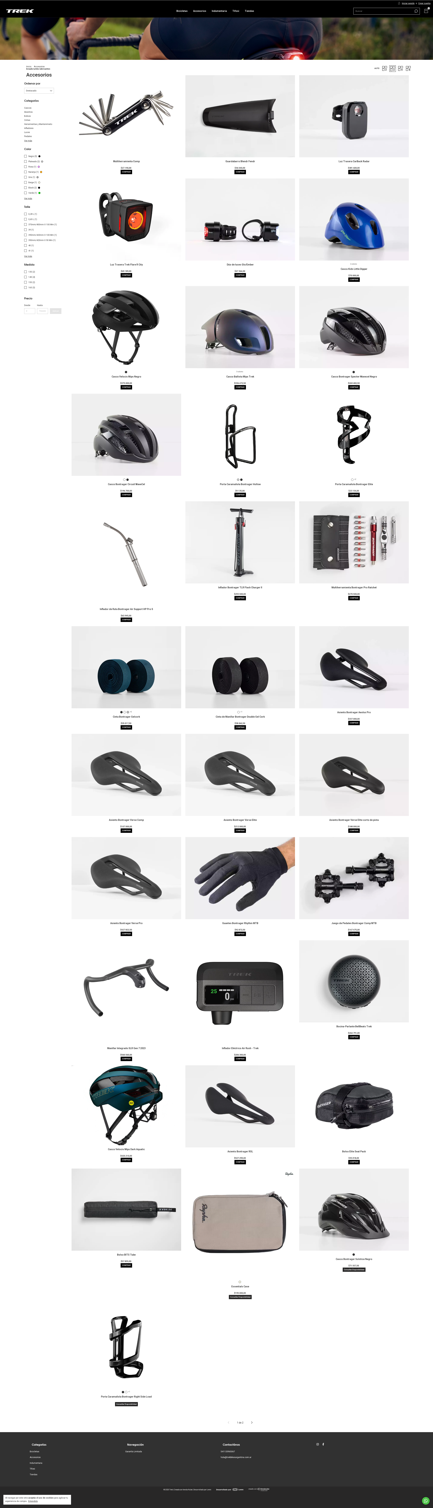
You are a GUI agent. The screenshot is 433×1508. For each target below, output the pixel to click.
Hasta (40, 305)
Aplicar (55, 311)
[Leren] (229, 1490)
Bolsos (27, 116)
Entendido (33, 1501)
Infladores (28, 128)
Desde (27, 305)
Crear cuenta (424, 3)
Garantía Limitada (133, 1451)
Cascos (27, 108)
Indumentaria (219, 11)
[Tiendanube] (259, 1490)
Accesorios (199, 11)
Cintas (27, 120)
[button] (377, 68)
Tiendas (249, 11)
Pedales (28, 136)
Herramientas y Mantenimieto (38, 124)
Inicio (28, 66)
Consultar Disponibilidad (240, 1297)
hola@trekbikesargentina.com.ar (236, 1457)
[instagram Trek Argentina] (317, 1444)
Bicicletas (182, 11)
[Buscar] (416, 11)
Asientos (28, 112)
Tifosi (235, 11)
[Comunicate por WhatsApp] (426, 1501)
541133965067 (228, 1451)
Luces (27, 132)
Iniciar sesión (408, 3)
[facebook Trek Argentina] (323, 1444)
